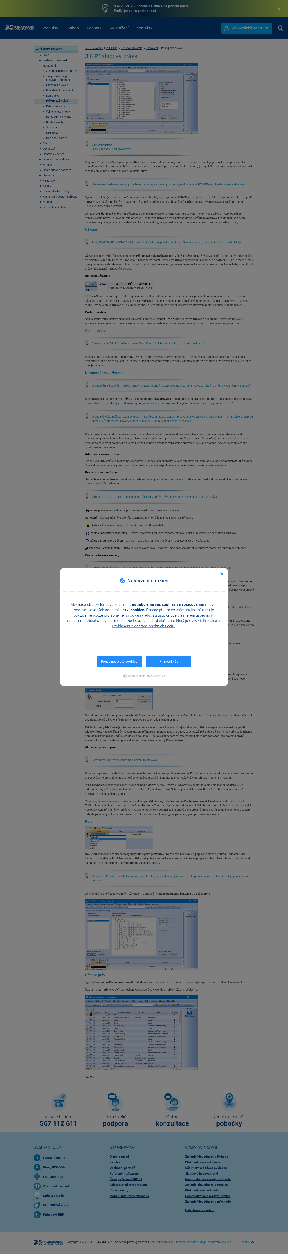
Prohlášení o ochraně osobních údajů (143, 626)
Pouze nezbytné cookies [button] (119, 661)
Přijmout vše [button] (168, 661)
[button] (144, 676)
